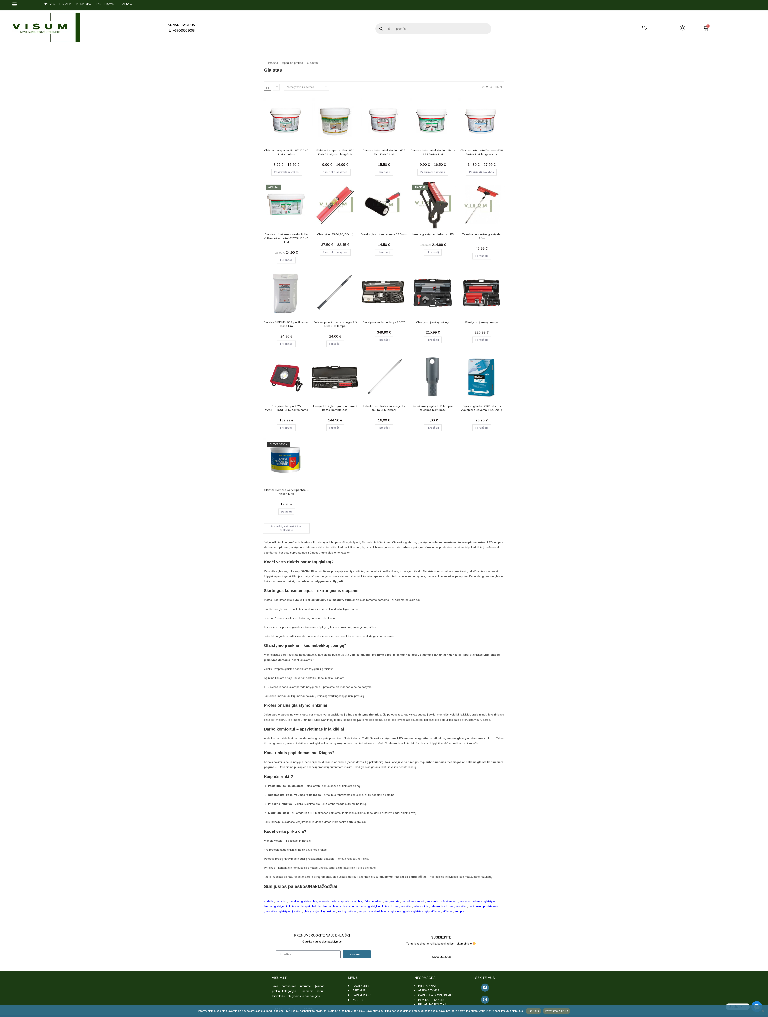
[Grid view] (267, 87)
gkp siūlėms (432, 911)
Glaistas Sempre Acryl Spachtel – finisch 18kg (286, 491)
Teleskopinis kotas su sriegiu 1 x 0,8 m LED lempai (384, 408)
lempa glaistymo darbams (349, 906)
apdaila (268, 901)
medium (377, 901)
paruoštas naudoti (413, 901)
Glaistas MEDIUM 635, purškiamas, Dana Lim (286, 324)
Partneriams (105, 4)
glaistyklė (374, 906)
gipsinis (396, 911)
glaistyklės (270, 911)
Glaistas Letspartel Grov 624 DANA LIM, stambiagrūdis (335, 152)
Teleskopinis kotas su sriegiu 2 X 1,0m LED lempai (335, 324)
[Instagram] (485, 1000)
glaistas (306, 901)
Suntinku (533, 1010)
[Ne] (763, 1011)
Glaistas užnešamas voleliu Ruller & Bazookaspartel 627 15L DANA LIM (286, 238)
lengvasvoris (321, 901)
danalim (294, 901)
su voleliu (433, 901)
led (314, 906)
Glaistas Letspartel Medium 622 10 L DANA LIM (384, 152)
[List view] (276, 87)
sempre (459, 911)
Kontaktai (65, 4)
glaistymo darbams (470, 901)
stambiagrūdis (361, 901)
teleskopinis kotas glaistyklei (448, 906)
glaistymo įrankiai (290, 911)
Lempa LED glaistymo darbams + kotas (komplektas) (335, 408)
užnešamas (448, 901)
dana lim (281, 901)
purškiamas (490, 906)
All (502, 87)
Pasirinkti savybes (286, 172)
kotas (385, 906)
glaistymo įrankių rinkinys (319, 911)
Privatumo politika (556, 1010)
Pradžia (273, 62)
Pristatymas (84, 4)
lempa (363, 911)
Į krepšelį (384, 172)
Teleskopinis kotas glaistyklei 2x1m (481, 236)
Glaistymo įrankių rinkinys (433, 322)
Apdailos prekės (292, 62)
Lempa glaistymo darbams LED (433, 234)
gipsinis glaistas (413, 911)
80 (496, 87)
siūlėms (447, 911)
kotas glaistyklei (401, 906)
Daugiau (286, 511)
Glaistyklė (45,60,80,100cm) (335, 234)
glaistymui (280, 906)
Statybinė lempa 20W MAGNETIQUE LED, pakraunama (286, 408)
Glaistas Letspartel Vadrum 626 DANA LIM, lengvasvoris (481, 152)
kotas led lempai (299, 906)
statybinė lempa (379, 911)
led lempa (324, 906)
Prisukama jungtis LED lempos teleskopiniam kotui (432, 408)
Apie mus (49, 4)
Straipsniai (125, 4)
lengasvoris (392, 901)
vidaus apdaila (340, 901)
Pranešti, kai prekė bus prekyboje (286, 528)
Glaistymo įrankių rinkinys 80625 (384, 322)
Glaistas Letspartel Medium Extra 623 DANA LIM (433, 152)
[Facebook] (485, 988)
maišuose (475, 906)
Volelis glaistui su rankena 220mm (384, 234)
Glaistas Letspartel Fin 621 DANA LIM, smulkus (286, 152)
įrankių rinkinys (347, 911)
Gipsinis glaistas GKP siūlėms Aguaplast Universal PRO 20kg (481, 408)
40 (491, 87)
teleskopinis (421, 906)
